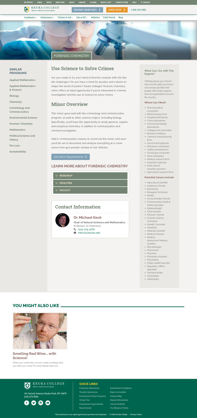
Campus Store (121, 2)
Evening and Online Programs (92, 396)
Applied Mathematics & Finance (22, 87)
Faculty (64, 190)
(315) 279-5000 (31, 396)
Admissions (46, 17)
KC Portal (28, 2)
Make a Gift (106, 2)
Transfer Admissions (88, 392)
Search (146, 2)
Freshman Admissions (89, 388)
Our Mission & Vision (119, 408)
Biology (14, 95)
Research (65, 175)
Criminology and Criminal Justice (20, 109)
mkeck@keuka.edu (89, 232)
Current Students (117, 404)
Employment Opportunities (91, 404)
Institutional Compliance (121, 388)
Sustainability (18, 151)
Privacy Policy (136, 414)
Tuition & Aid (64, 17)
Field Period (109, 17)
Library (82, 2)
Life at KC (81, 17)
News (49, 2)
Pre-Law (15, 145)
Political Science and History (22, 137)
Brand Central (85, 408)
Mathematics (17, 129)
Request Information (119, 400)
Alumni (93, 2)
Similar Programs (18, 71)
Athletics (95, 17)
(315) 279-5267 (86, 229)
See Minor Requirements (68, 156)
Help (134, 2)
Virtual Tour (84, 400)
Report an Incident (118, 392)
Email (39, 2)
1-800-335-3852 (138, 9)
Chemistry (16, 101)
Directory (60, 2)
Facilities (65, 183)
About (72, 2)
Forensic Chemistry (21, 123)
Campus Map (116, 396)
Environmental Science (23, 117)
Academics (29, 17)
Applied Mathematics (22, 79)
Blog (120, 17)
